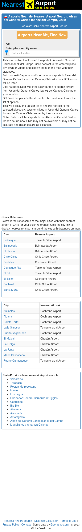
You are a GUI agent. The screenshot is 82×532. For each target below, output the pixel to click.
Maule (14, 390)
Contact (26, 524)
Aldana (8, 316)
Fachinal (9, 284)
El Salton (9, 278)
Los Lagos (16, 394)
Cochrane (9, 262)
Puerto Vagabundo (15, 333)
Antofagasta (17, 417)
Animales (9, 311)
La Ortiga (9, 344)
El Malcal (9, 338)
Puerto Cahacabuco (16, 360)
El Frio (7, 273)
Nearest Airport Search (18, 520)
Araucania (16, 413)
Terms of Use (68, 520)
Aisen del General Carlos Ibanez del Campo (36, 421)
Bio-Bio (14, 405)
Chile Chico (10, 256)
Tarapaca (16, 383)
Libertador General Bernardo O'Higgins (34, 398)
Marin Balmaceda (14, 355)
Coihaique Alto (12, 267)
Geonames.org (60, 524)
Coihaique (10, 240)
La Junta (9, 349)
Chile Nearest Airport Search (50, 26)
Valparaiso (16, 379)
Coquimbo (16, 402)
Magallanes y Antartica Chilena (29, 424)
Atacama (15, 409)
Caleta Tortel (11, 322)
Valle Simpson (12, 327)
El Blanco (9, 251)
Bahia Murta (11, 289)
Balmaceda (10, 245)
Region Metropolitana (23, 386)
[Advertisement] (41, 172)
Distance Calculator (46, 520)
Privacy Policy (11, 524)
